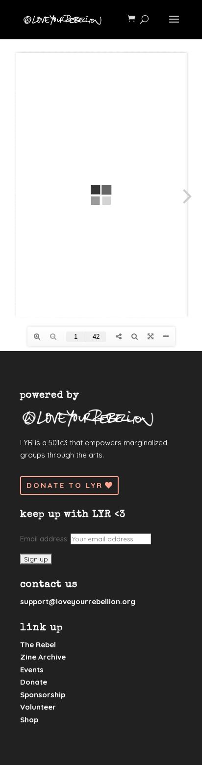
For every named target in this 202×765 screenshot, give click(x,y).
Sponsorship (42, 694)
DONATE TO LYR (64, 485)
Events (32, 669)
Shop (29, 719)
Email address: (45, 538)
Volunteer (38, 707)
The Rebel (38, 644)
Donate (33, 682)
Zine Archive (43, 657)
